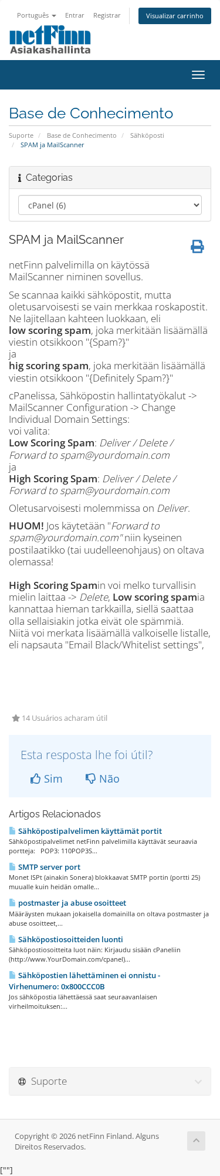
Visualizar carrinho (175, 15)
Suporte (21, 135)
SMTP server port (48, 867)
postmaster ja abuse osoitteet (71, 902)
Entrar (74, 15)
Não (108, 778)
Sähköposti (147, 135)
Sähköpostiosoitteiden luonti (69, 939)
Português (33, 15)
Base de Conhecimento (82, 135)
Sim (52, 778)
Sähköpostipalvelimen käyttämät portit (89, 831)
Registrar (107, 15)
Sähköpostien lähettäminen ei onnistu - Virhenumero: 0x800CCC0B (84, 981)
